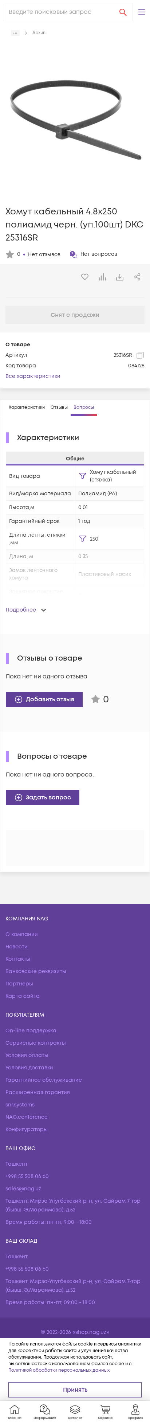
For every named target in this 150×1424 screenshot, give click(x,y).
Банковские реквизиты (35, 971)
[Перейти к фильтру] (82, 476)
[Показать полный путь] (15, 33)
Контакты (17, 959)
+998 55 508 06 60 (27, 1176)
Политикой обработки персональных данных (59, 1370)
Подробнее (21, 609)
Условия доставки (29, 1067)
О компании (21, 934)
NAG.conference (26, 1117)
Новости (16, 946)
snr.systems (20, 1104)
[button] (141, 12)
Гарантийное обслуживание (43, 1080)
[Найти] (123, 12)
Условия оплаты (26, 1055)
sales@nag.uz (23, 1188)
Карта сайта (22, 996)
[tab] (27, 408)
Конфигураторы (26, 1129)
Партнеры (19, 983)
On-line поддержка (30, 1030)
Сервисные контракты (35, 1043)
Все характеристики (32, 376)
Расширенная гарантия (37, 1092)
